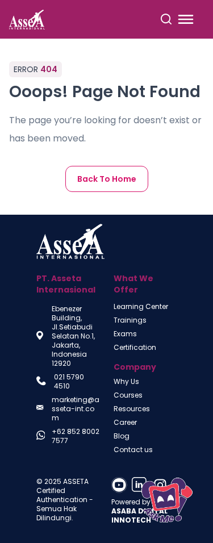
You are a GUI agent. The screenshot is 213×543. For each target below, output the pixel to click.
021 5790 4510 (69, 382)
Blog (122, 436)
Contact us (133, 449)
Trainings (130, 320)
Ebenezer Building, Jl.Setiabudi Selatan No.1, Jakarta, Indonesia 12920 (73, 336)
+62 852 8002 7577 (75, 436)
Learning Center (141, 306)
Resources (132, 408)
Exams (125, 334)
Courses (128, 395)
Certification (135, 347)
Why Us (126, 381)
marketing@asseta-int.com (75, 409)
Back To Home (106, 179)
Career (125, 422)
